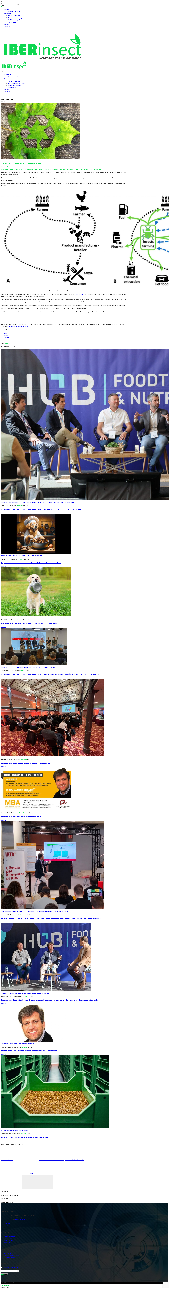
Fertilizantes (36, 169)
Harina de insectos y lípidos (11, 1255)
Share (6, 333)
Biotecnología (28, 169)
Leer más (3, 512)
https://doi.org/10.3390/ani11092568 (17, 326)
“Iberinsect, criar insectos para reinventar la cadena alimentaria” (25, 1137)
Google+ (6, 337)
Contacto (7, 26)
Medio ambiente (72, 169)
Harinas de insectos (57, 169)
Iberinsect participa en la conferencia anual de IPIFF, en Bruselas (25, 763)
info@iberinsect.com (21, 1219)
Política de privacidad (10, 1240)
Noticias (7, 24)
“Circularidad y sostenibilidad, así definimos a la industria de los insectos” (29, 1051)
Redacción (7, 343)
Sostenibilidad (97, 169)
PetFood (80, 169)
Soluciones (7, 13)
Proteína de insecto (14, 16)
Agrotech (15, 169)
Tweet (6, 335)
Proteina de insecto (9, 1253)
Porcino (90, 169)
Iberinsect (7, 9)
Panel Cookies (8, 1238)
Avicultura (21, 169)
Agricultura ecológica (6, 169)
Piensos (85, 169)
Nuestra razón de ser (14, 11)
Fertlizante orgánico (9, 1257)
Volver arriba (5, 1285)
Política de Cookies (9, 1236)
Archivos (3, 1202)
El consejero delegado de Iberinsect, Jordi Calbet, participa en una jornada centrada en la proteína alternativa (42, 509)
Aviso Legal (7, 1242)
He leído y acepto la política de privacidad (14, 1267)
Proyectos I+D (12, 22)
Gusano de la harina (45, 169)
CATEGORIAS (4, 1195)
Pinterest (6, 339)
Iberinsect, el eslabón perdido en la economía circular (21, 816)
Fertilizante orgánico (14, 20)
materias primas (79, 294)
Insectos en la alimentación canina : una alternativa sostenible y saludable (29, 623)
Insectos (65, 169)
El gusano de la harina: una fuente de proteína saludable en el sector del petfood (31, 563)
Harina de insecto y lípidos (16, 18)
